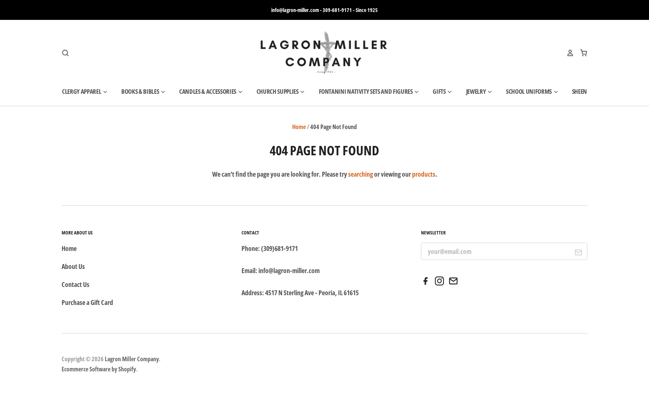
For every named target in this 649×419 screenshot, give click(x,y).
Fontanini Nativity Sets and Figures (366, 91)
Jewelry (476, 91)
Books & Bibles (140, 91)
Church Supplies (278, 91)
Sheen (579, 91)
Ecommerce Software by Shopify (99, 369)
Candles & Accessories (208, 91)
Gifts (440, 91)
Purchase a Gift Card (87, 302)
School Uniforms (529, 91)
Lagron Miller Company (132, 359)
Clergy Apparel (82, 91)
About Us (73, 266)
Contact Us (75, 284)
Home (299, 127)
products (423, 174)
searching (360, 174)
